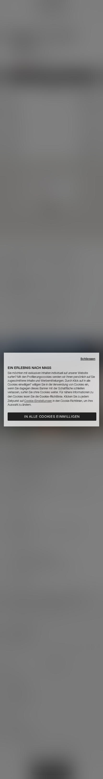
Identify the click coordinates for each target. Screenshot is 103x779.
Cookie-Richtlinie (51, 396)
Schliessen (87, 359)
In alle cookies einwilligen (52, 416)
